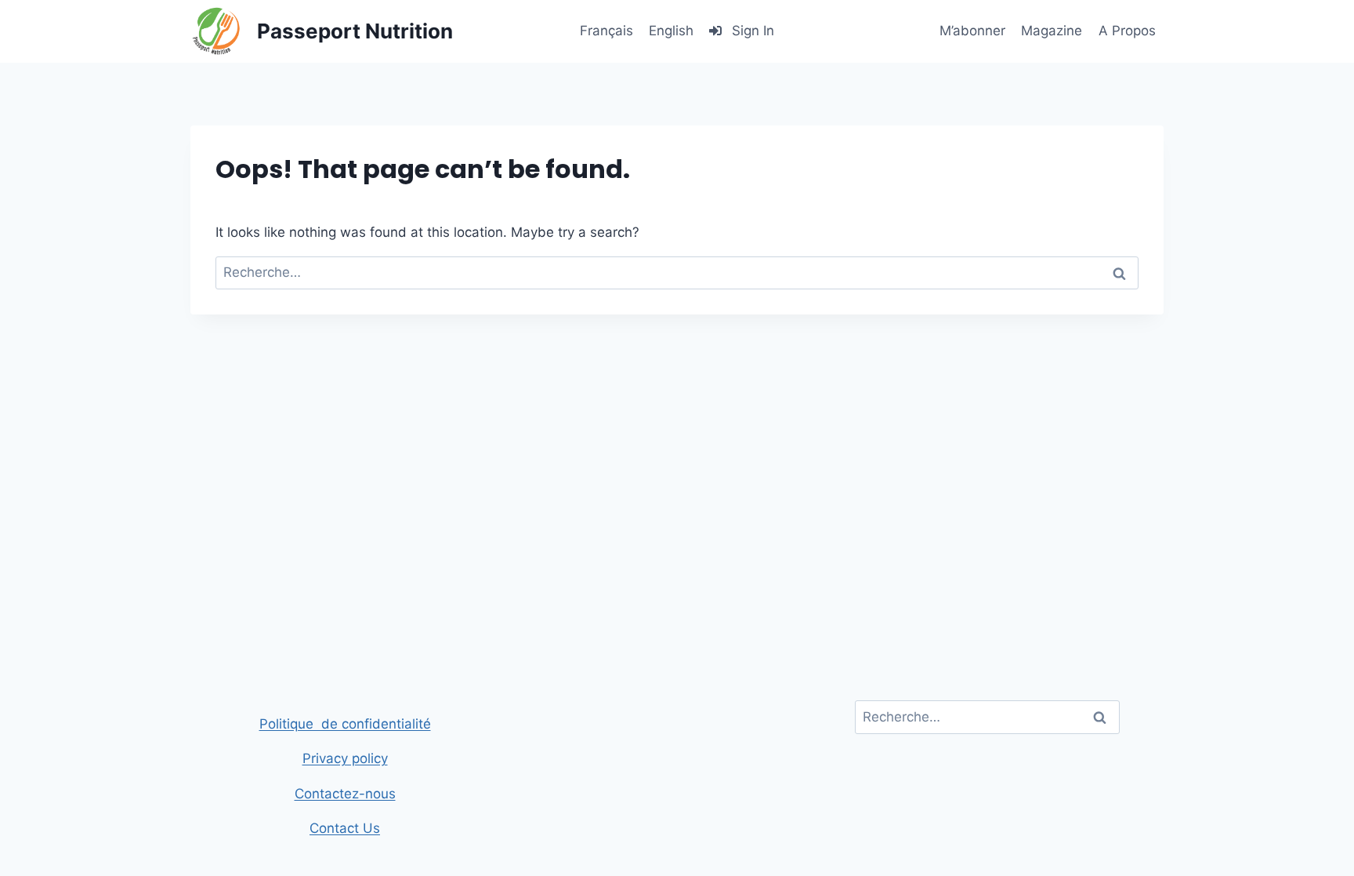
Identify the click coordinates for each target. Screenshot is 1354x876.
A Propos (1127, 30)
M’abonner (972, 30)
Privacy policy (345, 758)
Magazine (1051, 30)
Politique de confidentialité (345, 724)
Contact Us (345, 828)
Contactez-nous (345, 793)
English (671, 30)
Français (606, 30)
